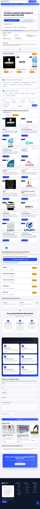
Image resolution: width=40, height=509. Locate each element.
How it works (27, 484)
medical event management (27, 84)
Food (4, 95)
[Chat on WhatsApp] (37, 502)
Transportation (22, 93)
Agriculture (27, 93)
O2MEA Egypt (24, 150)
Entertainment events (13, 84)
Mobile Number (4, 397)
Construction (11, 93)
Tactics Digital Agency (25, 213)
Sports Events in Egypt (11, 6)
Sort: (4, 115)
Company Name (4, 392)
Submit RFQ (16, 115)
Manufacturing (16, 93)
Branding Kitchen (6, 213)
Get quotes (34, 267)
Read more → (5, 441)
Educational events (6, 84)
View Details (6, 135)
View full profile (11, 269)
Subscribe (4, 501)
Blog (18, 487)
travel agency (5, 93)
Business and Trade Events (7, 82)
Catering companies (16, 82)
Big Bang (4, 191)
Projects (19, 490)
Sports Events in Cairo (18, 6)
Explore (27, 486)
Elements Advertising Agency (8, 234)
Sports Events (6, 6)
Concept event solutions (33, 69)
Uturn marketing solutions (26, 234)
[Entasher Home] (5, 1)
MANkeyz (5, 69)
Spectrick (23, 170)
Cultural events (33, 82)
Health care (8, 95)
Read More (5, 86)
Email (2, 387)
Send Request (20, 419)
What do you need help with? (6, 402)
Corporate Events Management (24, 82)
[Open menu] (38, 2)
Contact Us (19, 486)
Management (33, 93)
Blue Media (5, 170)
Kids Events (20, 84)
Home (2, 6)
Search (35, 105)
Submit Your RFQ (12, 20)
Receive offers (28, 487)
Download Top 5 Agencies (28, 20)
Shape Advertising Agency (21, 69)
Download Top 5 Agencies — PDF (20, 259)
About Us (19, 484)
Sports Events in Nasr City (26, 6)
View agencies (14, 4)
